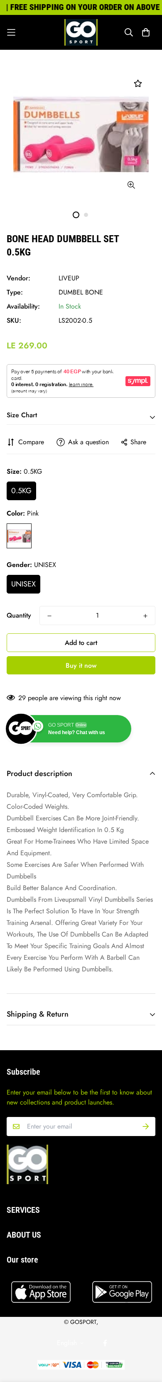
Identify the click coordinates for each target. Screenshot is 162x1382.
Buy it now (81, 665)
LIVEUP (69, 278)
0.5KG (21, 490)
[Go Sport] (81, 32)
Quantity (19, 615)
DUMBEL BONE (81, 292)
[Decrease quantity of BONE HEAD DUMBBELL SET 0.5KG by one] (49, 615)
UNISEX (23, 584)
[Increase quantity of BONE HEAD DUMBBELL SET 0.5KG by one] (145, 615)
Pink (19, 535)
